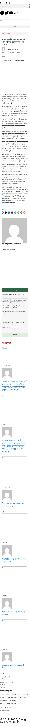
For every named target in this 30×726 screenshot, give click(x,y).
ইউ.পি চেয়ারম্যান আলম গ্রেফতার (10, 328)
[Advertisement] (15, 77)
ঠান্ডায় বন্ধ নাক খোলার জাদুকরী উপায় (13, 667)
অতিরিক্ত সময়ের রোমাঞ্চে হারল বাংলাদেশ (13, 613)
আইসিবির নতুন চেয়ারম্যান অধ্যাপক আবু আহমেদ (14, 560)
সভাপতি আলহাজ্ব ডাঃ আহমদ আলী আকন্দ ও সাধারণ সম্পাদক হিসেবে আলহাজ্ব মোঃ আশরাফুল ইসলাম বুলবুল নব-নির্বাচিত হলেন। (15, 385)
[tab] (15, 290)
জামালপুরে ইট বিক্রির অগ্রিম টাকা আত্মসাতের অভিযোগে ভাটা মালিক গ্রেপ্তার (12, 306)
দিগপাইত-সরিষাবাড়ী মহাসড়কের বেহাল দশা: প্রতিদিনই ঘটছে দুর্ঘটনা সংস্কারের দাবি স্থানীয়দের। (14, 301)
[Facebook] (2, 13)
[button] (1, 9)
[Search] (29, 6)
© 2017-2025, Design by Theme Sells (13, 721)
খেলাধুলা (8, 33)
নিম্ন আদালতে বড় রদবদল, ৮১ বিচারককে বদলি (13, 505)
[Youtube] (11, 13)
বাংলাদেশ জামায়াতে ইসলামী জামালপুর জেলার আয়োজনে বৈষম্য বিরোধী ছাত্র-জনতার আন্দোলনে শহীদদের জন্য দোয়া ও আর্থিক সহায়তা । (14, 446)
